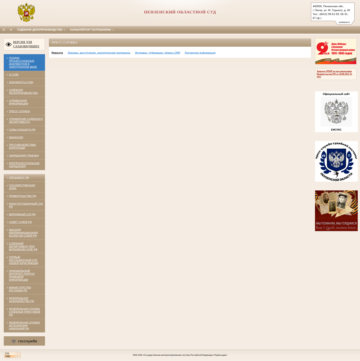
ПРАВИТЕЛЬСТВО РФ (22, 196)
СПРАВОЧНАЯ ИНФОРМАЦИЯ (18, 102)
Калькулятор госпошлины (91, 29)
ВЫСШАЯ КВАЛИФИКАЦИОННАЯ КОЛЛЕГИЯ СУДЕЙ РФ (23, 232)
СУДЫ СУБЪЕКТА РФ (22, 129)
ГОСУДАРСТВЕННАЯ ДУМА (22, 187)
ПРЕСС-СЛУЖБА (19, 111)
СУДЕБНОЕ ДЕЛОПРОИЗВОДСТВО (23, 91)
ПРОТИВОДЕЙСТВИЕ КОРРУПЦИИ (22, 146)
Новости (57, 52)
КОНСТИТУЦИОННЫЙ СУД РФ (26, 205)
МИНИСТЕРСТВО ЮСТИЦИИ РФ (20, 289)
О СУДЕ (14, 74)
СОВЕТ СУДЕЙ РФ (20, 222)
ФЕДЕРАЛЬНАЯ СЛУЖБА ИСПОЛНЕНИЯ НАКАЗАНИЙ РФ (24, 325)
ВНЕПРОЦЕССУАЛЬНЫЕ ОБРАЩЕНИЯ (24, 165)
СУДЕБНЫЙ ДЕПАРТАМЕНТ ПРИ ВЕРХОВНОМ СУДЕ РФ (23, 246)
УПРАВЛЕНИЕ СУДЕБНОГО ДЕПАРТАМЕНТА (26, 121)
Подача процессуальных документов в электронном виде (23, 62)
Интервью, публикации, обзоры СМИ (157, 52)
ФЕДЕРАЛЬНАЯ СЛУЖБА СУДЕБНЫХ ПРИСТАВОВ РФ (24, 311)
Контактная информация (200, 52)
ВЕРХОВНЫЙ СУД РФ (22, 214)
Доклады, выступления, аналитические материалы (99, 52)
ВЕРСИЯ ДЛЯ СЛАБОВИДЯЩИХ (26, 44)
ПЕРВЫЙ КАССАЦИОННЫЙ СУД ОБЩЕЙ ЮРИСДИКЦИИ (23, 260)
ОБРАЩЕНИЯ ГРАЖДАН (24, 155)
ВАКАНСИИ (16, 137)
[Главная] (4, 29)
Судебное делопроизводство (40, 29)
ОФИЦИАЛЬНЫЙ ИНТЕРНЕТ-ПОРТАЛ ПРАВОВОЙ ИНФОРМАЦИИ (21, 275)
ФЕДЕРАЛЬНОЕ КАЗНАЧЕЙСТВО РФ (21, 300)
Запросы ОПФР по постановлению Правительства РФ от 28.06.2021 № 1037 (334, 74)
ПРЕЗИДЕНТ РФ (19, 177)
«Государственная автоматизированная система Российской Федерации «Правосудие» (185, 355)
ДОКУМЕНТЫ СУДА (21, 82)
